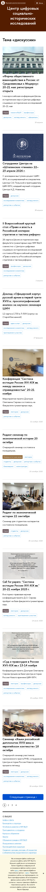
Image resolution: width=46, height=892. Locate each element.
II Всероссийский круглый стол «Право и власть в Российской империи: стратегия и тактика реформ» (22, 228)
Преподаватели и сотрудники (14, 830)
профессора (29, 112)
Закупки (5, 837)
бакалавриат (9, 466)
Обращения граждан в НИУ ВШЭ (15, 840)
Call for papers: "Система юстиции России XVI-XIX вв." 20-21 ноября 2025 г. (21, 585)
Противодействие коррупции (14, 847)
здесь (16, 870)
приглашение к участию (13, 333)
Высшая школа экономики (16, 3)
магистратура (21, 466)
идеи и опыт (15, 323)
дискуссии (7, 117)
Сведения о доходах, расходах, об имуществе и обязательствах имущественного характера (20, 851)
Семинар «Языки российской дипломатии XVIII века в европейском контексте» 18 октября (21, 744)
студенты (7, 461)
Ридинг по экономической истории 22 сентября (19, 514)
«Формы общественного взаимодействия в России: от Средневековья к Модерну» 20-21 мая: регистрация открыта (21, 83)
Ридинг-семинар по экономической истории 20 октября (20, 438)
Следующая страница (22, 797)
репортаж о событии (12, 205)
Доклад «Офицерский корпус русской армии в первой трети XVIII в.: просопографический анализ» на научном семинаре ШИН (22, 301)
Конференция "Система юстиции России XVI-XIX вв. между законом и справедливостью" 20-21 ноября (20, 386)
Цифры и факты (8, 820)
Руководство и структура (12, 823)
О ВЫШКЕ (7, 816)
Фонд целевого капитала (12, 843)
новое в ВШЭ (16, 112)
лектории (14, 412)
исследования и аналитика (14, 200)
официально (33, 117)
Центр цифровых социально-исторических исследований (23, 15)
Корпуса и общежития (11, 833)
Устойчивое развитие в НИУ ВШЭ (15, 827)
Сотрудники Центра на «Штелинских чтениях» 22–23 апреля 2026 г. (21, 167)
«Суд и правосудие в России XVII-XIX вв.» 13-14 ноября (21, 663)
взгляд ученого (20, 117)
